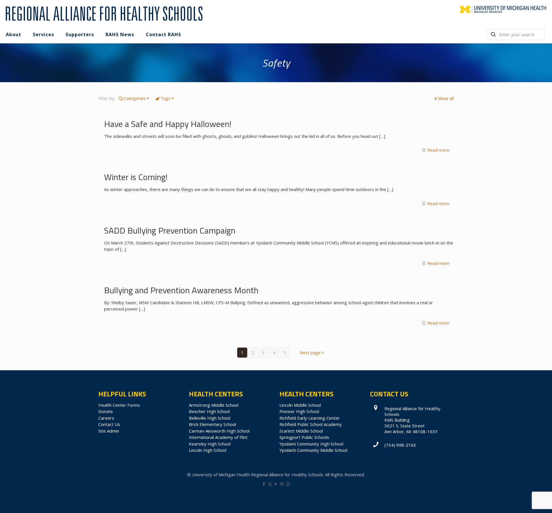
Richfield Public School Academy (310, 424)
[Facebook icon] (264, 484)
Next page (310, 352)
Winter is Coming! (136, 177)
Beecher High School (209, 411)
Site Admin (108, 431)
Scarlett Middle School (301, 431)
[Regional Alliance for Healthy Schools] (103, 13)
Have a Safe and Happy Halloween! (167, 123)
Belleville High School (209, 418)
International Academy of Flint (218, 437)
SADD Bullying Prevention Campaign (169, 230)
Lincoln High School (207, 450)
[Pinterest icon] (282, 484)
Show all (446, 98)
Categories (135, 98)
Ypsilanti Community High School (311, 444)
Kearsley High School (210, 444)
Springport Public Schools (304, 437)
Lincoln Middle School (300, 405)
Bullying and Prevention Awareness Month (181, 290)
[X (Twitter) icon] (270, 484)
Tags (165, 98)
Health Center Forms (119, 405)
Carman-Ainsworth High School (219, 431)
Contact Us (109, 424)
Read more (438, 150)
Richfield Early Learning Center (309, 418)
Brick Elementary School (212, 424)
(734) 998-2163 (400, 445)
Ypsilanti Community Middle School (313, 450)
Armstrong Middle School (213, 405)
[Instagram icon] (288, 484)
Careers (106, 418)
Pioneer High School (299, 411)
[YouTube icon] (276, 484)
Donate (105, 411)
